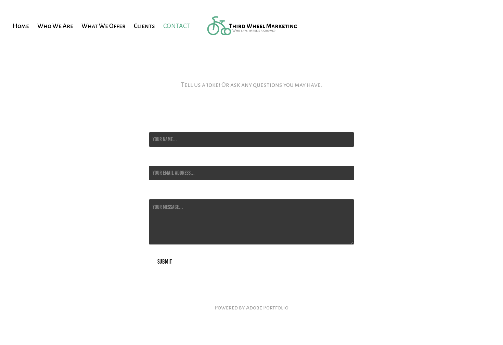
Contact (176, 25)
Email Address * (164, 159)
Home (21, 25)
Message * (158, 193)
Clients (144, 25)
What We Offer (103, 25)
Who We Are (55, 25)
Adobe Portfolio (267, 307)
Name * (155, 126)
